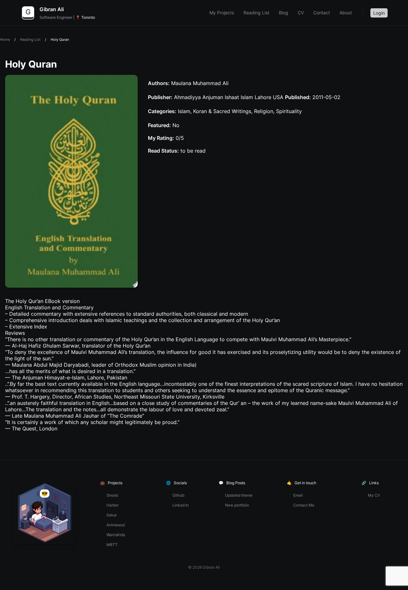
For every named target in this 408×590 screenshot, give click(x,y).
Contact (321, 12)
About (345, 12)
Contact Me (303, 505)
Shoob (112, 495)
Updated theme (238, 495)
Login (379, 13)
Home (5, 39)
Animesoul (115, 524)
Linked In (180, 505)
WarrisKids (115, 534)
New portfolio (237, 505)
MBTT (112, 544)
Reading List (256, 12)
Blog (283, 12)
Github (178, 495)
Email (298, 495)
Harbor (112, 505)
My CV (374, 495)
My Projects (221, 12)
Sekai (111, 515)
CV (301, 12)
